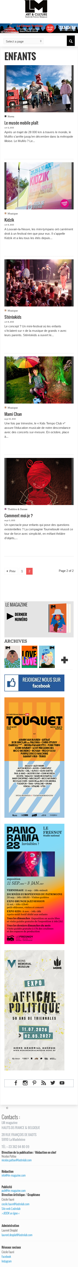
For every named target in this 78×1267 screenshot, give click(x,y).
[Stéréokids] (39, 282)
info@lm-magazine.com (14, 1175)
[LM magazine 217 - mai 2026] (29, 656)
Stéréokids (12, 317)
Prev (12, 571)
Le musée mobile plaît (21, 123)
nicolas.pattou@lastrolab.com (17, 1160)
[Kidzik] (39, 185)
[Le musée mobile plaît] (39, 88)
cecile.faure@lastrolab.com (15, 1204)
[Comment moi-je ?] (39, 481)
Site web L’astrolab (11, 1208)
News (11, 116)
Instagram (7, 1261)
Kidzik (9, 220)
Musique (13, 213)
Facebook (6, 1256)
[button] (71, 41)
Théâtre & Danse (17, 509)
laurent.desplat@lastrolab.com (17, 1235)
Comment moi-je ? (18, 515)
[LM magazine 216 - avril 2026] (47, 656)
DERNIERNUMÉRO (21, 617)
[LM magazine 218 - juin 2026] (12, 656)
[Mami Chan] (39, 379)
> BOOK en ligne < (10, 1213)
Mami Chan (13, 414)
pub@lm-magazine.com (14, 1190)
